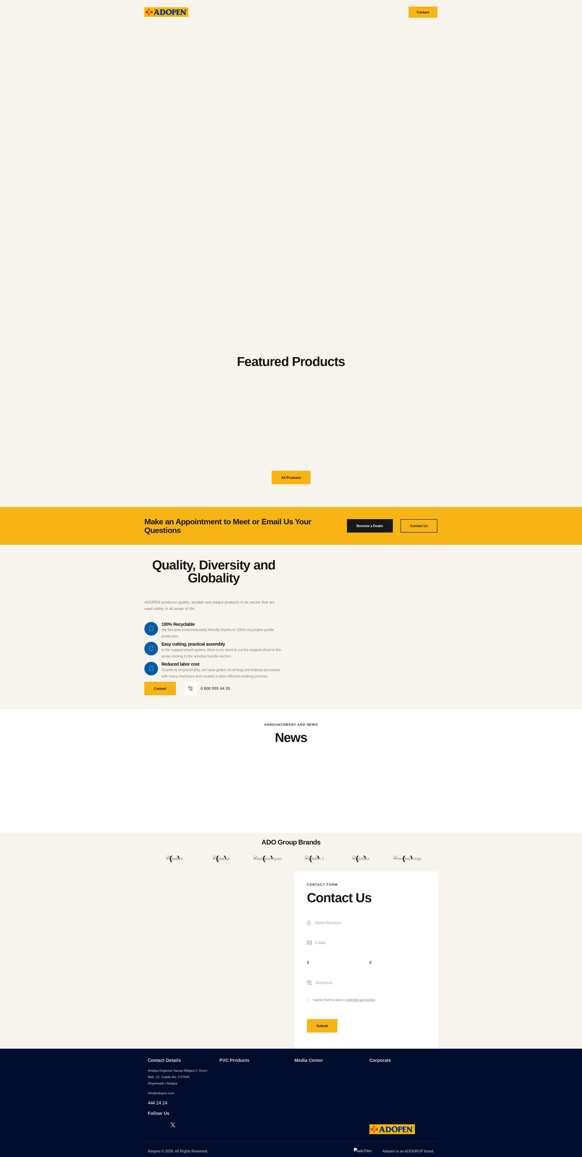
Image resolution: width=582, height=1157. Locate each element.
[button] (146, 859)
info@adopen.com (161, 1093)
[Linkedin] (184, 1124)
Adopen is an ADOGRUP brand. (408, 1151)
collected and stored (360, 1000)
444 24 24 (157, 1102)
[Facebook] (149, 1124)
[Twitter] (173, 1124)
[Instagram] (161, 1124)
